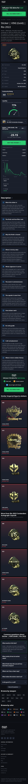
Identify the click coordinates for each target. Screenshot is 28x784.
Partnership (3, 756)
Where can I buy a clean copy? (11, 671)
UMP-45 (9, 701)
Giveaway (3, 750)
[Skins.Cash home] (3, 2)
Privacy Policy (4, 768)
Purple (4, 715)
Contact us (3, 772)
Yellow (23, 715)
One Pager (3, 748)
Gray (4, 712)
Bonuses (3, 758)
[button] (14, 52)
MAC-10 (19, 695)
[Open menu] (24, 1)
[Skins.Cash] (14, 727)
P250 (14, 695)
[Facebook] (2, 738)
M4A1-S (3, 701)
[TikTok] (13, 738)
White (16, 715)
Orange (17, 712)
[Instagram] (11, 738)
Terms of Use (4, 770)
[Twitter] (5, 738)
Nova (17, 698)
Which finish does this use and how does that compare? (12, 664)
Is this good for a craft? (9, 682)
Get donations (4, 762)
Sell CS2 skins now (14, 14)
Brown (16, 709)
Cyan (23, 709)
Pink (23, 712)
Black (4, 709)
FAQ (2, 746)
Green (10, 712)
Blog (2, 760)
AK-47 (3, 695)
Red (11, 715)
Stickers (9, 19)
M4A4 (3, 698)
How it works (4, 744)
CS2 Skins (3, 19)
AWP (8, 698)
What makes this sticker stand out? (12, 676)
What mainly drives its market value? (11, 657)
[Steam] (8, 738)
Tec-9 (12, 698)
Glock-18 (8, 695)
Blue (10, 709)
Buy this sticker (13, 143)
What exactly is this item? (9, 643)
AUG (21, 698)
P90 (23, 695)
